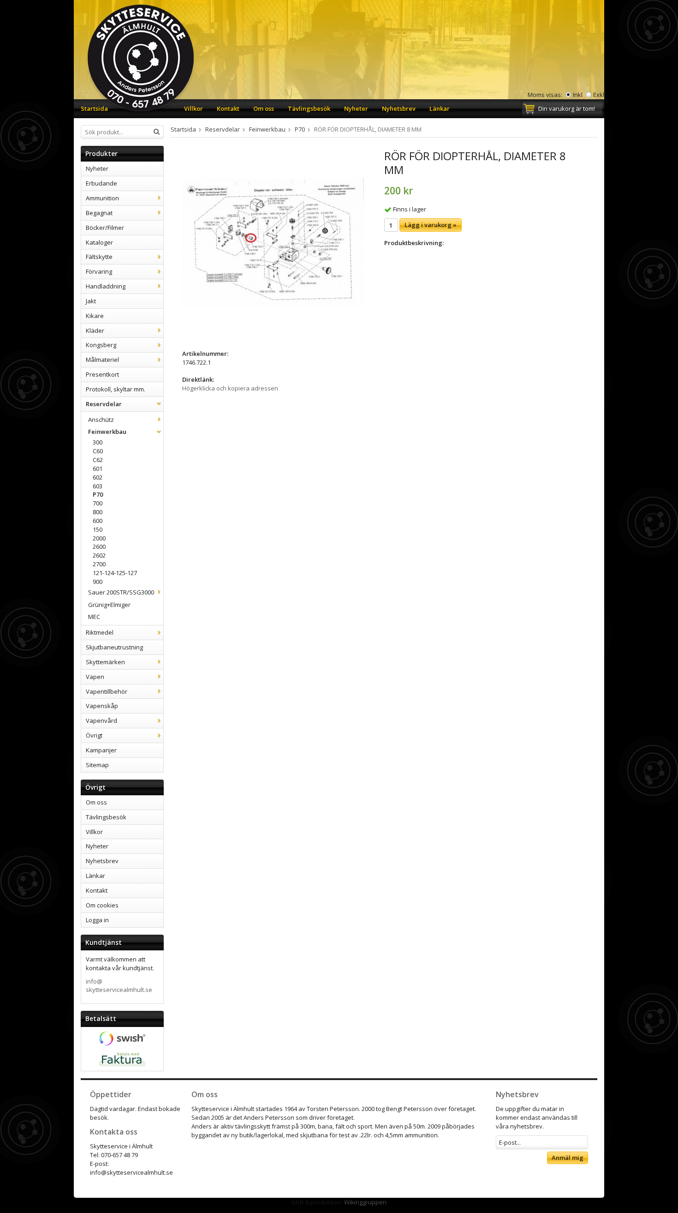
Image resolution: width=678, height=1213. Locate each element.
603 (97, 486)
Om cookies (102, 905)
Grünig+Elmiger (109, 604)
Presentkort (102, 374)
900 (97, 581)
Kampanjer (101, 750)
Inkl (578, 94)
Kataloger (99, 242)
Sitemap (97, 765)
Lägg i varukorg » (430, 225)
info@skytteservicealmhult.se (119, 985)
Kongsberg (101, 345)
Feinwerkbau (107, 431)
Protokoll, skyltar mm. (115, 389)
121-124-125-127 (115, 573)
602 (97, 477)
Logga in (97, 920)
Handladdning (105, 286)
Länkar (439, 108)
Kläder (95, 330)
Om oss (263, 108)
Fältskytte (99, 256)
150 (97, 529)
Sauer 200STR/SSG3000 (121, 592)
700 (97, 503)
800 (97, 512)
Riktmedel (99, 632)
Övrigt (94, 735)
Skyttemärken (105, 662)
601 (97, 468)
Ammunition (102, 198)
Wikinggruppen (365, 1202)
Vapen (95, 677)
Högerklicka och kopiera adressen (230, 388)
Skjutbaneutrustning (114, 647)
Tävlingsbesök (309, 108)
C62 (98, 460)
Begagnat (99, 213)
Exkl (598, 94)
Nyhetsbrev (399, 108)
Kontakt (228, 108)
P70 (98, 494)
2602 (99, 555)
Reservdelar (104, 404)
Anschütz (101, 419)
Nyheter (356, 108)
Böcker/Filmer (105, 227)
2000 (99, 538)
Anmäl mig (567, 1157)
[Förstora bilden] (273, 241)
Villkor (193, 108)
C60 (98, 451)
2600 (99, 546)
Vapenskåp (102, 706)
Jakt (91, 301)
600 (97, 520)
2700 (99, 564)
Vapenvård (101, 720)
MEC (94, 617)
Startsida (94, 108)
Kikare (95, 316)
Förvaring (99, 271)
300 (97, 442)
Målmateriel (102, 359)
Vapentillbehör (106, 691)
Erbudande (101, 183)
